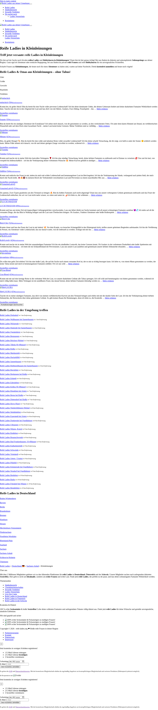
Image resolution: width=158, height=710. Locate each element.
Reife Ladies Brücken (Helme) (12, 340)
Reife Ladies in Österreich (15, 598)
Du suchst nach (11, 14)
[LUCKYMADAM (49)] (8, 202)
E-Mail (2, 664)
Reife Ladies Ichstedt (8, 378)
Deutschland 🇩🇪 (18, 566)
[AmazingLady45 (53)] (7, 184)
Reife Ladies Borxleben (9, 370)
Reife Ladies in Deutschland (16, 596)
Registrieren (9, 21)
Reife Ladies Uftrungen (9, 425)
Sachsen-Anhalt (6, 553)
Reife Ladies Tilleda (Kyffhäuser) (13, 345)
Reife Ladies (10, 7)
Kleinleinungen (17, 102)
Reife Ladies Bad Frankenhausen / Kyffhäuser (18, 442)
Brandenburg (5, 511)
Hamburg (3, 520)
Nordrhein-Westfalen (8, 536)
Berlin (2, 507)
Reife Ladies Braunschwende (11, 437)
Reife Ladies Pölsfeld (8, 463)
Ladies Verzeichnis (17, 16)
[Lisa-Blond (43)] (5, 270)
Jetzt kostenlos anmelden (10, 667)
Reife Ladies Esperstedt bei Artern (13, 416)
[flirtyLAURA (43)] (6, 287)
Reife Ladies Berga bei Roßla (11, 395)
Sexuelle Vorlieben (12, 12)
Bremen (3, 515)
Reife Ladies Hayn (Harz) (10, 404)
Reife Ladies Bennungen (9, 336)
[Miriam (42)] (4, 132)
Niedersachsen (5, 532)
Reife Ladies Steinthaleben (10, 412)
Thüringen (4, 562)
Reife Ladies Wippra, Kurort (11, 429)
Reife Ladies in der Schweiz (16, 601)
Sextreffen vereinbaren (9, 113)
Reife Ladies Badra (7, 479)
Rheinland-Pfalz (6, 541)
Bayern (3, 503)
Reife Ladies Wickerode (9, 324)
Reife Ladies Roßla (7, 349)
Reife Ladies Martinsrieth (10, 353)
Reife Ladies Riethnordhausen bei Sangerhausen (19, 366)
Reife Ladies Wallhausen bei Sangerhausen (17, 319)
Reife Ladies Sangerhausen (10, 362)
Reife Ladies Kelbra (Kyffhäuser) (13, 387)
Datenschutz (10, 637)
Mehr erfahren (102, 109)
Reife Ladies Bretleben (9, 475)
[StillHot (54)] (4, 167)
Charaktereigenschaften (14, 587)
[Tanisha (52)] (4, 150)
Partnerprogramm (12, 633)
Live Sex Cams (11, 594)
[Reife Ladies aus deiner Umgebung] (15, 3)
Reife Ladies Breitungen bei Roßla (13, 374)
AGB (10, 671)
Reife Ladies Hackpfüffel (10, 357)
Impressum (9, 639)
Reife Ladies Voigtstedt (9, 454)
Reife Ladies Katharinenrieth (11, 446)
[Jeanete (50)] (4, 115)
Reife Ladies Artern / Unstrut (11, 458)
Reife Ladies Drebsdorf (9, 315)
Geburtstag (4, 661)
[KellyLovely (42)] (6, 236)
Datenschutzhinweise (23, 671)
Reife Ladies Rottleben (9, 433)
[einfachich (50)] (5, 98)
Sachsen (3, 549)
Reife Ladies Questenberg (10, 332)
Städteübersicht (11, 10)
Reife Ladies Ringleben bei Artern (13, 391)
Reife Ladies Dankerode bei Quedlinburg (16, 421)
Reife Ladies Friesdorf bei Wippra (13, 484)
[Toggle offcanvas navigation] (31, 25)
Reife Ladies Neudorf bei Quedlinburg (15, 471)
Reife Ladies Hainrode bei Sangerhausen (16, 328)
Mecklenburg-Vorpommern (10, 528)
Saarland (3, 545)
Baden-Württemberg (8, 498)
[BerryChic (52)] (5, 219)
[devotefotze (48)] (5, 253)
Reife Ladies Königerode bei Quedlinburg (16, 467)
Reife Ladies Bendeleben (10, 488)
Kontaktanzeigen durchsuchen (12, 305)
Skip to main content (8, 1)
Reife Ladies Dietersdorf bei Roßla (13, 399)
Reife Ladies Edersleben (9, 383)
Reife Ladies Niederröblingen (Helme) (15, 408)
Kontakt (8, 635)
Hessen (3, 524)
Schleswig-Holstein (7, 557)
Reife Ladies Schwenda (9, 450)
